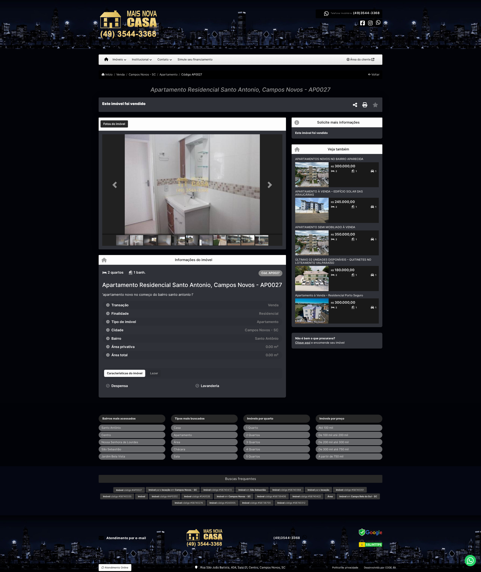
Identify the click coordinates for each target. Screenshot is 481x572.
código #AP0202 (165, 496)
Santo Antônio (111, 427)
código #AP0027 (129, 490)
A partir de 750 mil (330, 456)
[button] (115, 185)
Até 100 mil (325, 427)
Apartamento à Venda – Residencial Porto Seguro (329, 295)
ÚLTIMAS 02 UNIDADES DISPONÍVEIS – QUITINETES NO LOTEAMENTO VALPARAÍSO (333, 261)
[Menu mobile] (106, 59)
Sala (177, 456)
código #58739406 (271, 496)
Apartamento (169, 74)
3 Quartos (253, 442)
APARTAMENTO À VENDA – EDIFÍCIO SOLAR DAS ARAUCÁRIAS (329, 193)
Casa (177, 427)
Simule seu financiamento (195, 59)
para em (173, 489)
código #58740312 (291, 502)
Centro (106, 435)
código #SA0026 (197, 496)
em (252, 489)
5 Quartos (253, 456)
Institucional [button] (140, 59)
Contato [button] (163, 59)
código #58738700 (256, 502)
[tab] (114, 124)
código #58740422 (307, 496)
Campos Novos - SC (142, 74)
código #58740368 (286, 489)
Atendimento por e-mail (126, 538)
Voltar (375, 74)
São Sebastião (111, 449)
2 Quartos (253, 435)
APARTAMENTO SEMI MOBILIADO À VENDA (325, 227)
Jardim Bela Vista (113, 456)
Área (177, 442)
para (318, 489)
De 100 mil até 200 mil (333, 435)
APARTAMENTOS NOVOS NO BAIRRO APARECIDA (329, 159)
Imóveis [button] (118, 59)
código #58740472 (217, 489)
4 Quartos (253, 449)
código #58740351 (350, 489)
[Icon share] (362, 23)
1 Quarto (252, 427)
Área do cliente (360, 59)
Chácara (179, 449)
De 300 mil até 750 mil (333, 449)
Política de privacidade (345, 567)
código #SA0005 (222, 502)
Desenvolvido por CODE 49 (380, 567)
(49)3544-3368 (366, 13)
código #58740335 (117, 496)
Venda (120, 74)
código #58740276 (189, 502)
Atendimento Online (116, 567)
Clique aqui (302, 342)
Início (109, 74)
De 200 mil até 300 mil (333, 442)
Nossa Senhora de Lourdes (119, 442)
